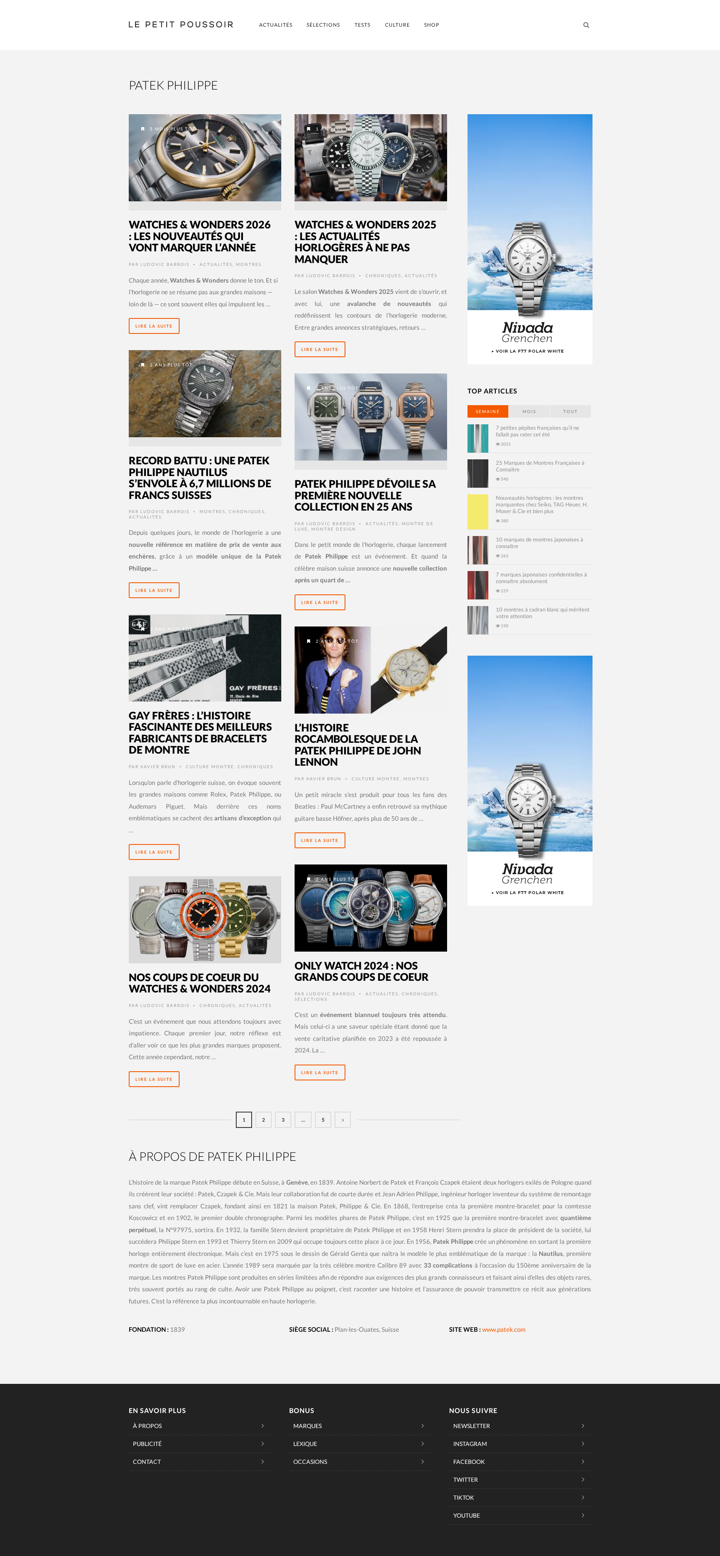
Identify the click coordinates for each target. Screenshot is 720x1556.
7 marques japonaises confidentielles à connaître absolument (541, 577)
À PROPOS (147, 1425)
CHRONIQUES (383, 275)
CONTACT (147, 1461)
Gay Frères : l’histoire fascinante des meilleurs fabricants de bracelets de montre (200, 732)
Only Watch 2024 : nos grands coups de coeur (362, 971)
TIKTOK (463, 1497)
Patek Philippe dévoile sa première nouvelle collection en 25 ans (365, 495)
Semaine (488, 411)
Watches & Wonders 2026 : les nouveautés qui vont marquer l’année (200, 235)
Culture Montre (210, 766)
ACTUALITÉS (275, 25)
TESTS (362, 25)
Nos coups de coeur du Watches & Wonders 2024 (200, 983)
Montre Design (333, 528)
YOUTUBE (466, 1515)
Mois (529, 411)
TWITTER (465, 1479)
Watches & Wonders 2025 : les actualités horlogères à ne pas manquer (366, 241)
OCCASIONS (310, 1461)
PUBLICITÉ (147, 1443)
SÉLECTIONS (323, 25)
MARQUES (307, 1425)
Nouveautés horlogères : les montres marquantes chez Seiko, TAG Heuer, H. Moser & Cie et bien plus (542, 504)
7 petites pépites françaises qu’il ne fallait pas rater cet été (537, 431)
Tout (570, 411)
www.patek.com (503, 1329)
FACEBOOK (469, 1461)
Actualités (216, 264)
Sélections (311, 999)
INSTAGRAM (470, 1443)
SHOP (431, 25)
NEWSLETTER (471, 1425)
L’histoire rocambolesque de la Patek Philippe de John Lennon (358, 744)
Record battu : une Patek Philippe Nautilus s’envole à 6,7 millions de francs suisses (200, 477)
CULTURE (397, 25)
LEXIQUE (305, 1443)
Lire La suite (154, 325)
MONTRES (249, 264)
